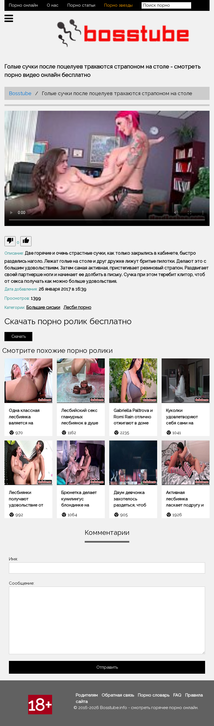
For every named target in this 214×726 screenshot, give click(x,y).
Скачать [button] (18, 336)
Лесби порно (77, 307)
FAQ (177, 695)
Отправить (107, 667)
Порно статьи (81, 5)
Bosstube (20, 93)
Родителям (87, 695)
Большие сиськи (43, 307)
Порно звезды (118, 5)
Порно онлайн (23, 5)
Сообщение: (21, 583)
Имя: (13, 559)
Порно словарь (153, 695)
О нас (53, 5)
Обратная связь (118, 695)
